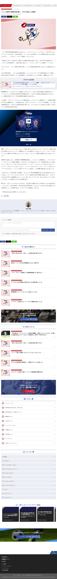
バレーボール (37, 5)
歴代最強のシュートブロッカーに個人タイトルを (24, 292)
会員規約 (4, 564)
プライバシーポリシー (7, 566)
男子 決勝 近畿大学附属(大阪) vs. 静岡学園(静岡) (28, 516)
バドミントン (7, 493)
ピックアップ (7, 497)
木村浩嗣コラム (8, 434)
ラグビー (6, 461)
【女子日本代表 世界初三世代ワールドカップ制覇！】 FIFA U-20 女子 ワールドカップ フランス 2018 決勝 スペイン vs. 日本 (33, 83)
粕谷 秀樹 (19, 14)
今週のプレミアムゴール (11, 443)
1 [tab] (26, 144)
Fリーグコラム (8, 438)
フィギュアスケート (10, 485)
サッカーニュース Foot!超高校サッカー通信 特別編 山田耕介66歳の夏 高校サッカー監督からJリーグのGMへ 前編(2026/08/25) (10, 514)
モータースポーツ (28, 5)
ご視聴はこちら (28, 139)
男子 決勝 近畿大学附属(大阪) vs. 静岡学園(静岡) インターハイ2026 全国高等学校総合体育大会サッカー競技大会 (28, 513)
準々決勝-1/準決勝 (42, 514)
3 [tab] (29, 144)
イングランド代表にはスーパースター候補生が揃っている (26, 301)
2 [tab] (27, 144)
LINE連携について (5, 559)
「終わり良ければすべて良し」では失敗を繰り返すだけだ (26, 343)
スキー (6, 489)
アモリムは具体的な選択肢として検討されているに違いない (27, 362)
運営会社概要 (5, 570)
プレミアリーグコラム (10, 425)
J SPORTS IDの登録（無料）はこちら (28, 319)
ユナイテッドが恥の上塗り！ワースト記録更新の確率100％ (27, 372)
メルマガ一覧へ (28, 391)
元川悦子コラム (8, 421)
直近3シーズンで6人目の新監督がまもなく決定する (25, 263)
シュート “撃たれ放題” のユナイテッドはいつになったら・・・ (28, 352)
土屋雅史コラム (8, 429)
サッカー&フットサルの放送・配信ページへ (28, 536)
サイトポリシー (6, 568)
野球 (5, 457)
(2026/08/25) (6, 517)
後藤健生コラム (8, 416)
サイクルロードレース (17, 5)
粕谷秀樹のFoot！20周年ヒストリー (13, 412)
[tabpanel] (28, 128)
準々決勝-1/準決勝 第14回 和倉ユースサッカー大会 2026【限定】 (45, 512)
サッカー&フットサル (5, 5)
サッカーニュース (9, 403)
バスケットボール (46, 5)
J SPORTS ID (4, 557)
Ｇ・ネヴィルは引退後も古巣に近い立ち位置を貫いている (26, 282)
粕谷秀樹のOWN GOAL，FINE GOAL (14, 407)
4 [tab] (30, 144)
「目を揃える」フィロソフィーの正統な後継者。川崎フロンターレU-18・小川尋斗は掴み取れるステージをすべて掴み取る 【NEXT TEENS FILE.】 (32, 334)
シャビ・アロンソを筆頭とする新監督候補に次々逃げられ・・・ (28, 272)
